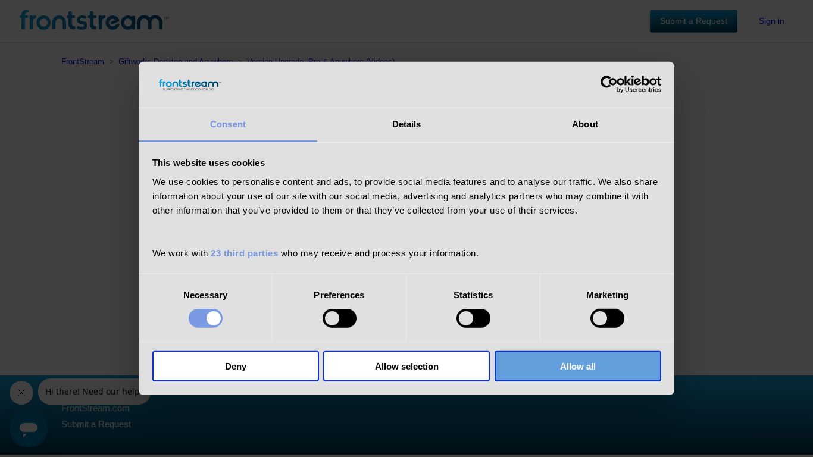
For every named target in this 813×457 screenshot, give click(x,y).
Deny (235, 366)
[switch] (340, 318)
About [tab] (585, 124)
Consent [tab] (228, 124)
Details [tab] (406, 124)
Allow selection (407, 366)
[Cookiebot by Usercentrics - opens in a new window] (609, 84)
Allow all (578, 366)
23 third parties (244, 253)
